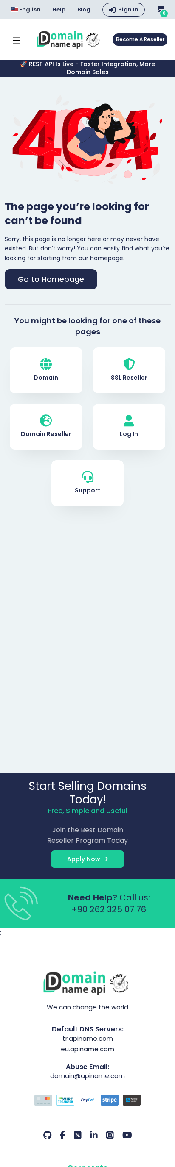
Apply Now (84, 859)
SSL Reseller (129, 377)
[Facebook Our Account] (62, 1135)
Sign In (128, 10)
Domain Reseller (46, 434)
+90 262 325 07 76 (108, 909)
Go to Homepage (51, 279)
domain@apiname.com (87, 1075)
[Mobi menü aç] (16, 39)
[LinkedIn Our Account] (94, 1135)
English (29, 10)
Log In (129, 434)
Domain (46, 377)
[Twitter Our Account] (78, 1135)
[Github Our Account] (47, 1135)
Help (58, 10)
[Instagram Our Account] (110, 1135)
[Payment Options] (88, 1101)
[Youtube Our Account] (127, 1135)
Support (88, 490)
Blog (83, 10)
